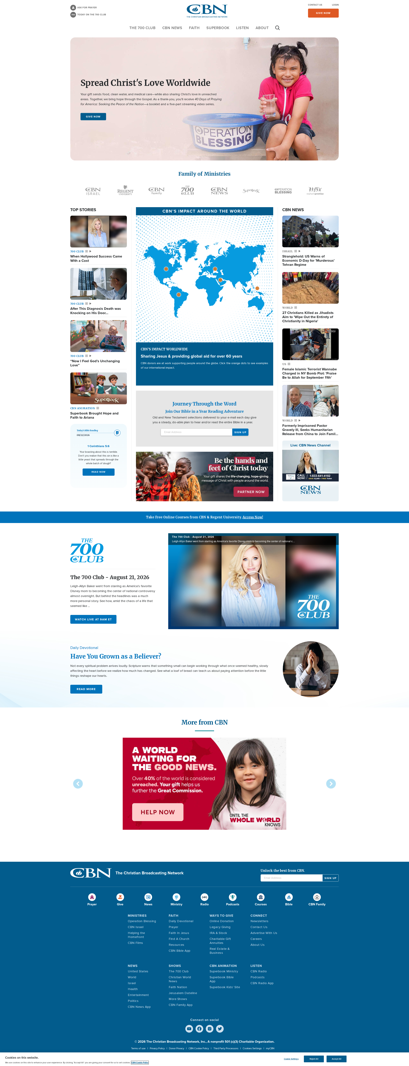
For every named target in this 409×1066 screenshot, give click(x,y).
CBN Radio (259, 971)
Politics (133, 1001)
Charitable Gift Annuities (220, 941)
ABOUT (262, 27)
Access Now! (253, 517)
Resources (176, 945)
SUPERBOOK (217, 27)
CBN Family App (181, 1005)
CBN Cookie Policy (199, 1048)
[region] (204, 1059)
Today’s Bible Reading (87, 430)
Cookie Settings (291, 1058)
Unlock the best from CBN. (283, 871)
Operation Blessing (142, 921)
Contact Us (315, 4)
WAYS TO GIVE (221, 915)
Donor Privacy (176, 1048)
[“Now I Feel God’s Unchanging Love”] (98, 336)
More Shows (178, 999)
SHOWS (175, 965)
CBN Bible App (179, 951)
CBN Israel (135, 927)
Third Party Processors (225, 1048)
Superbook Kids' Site (225, 987)
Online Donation (222, 921)
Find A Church (179, 939)
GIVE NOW (93, 116)
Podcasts (258, 977)
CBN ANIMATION (223, 965)
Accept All (336, 1058)
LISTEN (242, 27)
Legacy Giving (220, 927)
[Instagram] (209, 1029)
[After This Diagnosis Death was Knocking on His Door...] (98, 284)
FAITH (194, 27)
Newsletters (260, 921)
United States (138, 971)
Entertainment (138, 995)
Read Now (99, 471)
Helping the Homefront (136, 935)
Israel (132, 983)
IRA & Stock (218, 933)
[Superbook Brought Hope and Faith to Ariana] (98, 388)
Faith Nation (178, 987)
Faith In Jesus (179, 933)
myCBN (270, 1048)
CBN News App (139, 1007)
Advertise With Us (264, 933)
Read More (86, 689)
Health (133, 989)
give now (323, 13)
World (132, 977)
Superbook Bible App (222, 979)
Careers (256, 939)
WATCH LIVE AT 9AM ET (93, 619)
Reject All (314, 1058)
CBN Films (135, 943)
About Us (258, 945)
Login (335, 4)
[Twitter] (220, 1029)
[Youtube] (189, 1029)
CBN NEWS (172, 27)
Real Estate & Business (220, 951)
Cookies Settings (252, 1048)
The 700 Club (142, 27)
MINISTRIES (137, 915)
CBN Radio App (262, 983)
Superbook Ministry (224, 971)
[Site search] (277, 29)
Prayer (173, 927)
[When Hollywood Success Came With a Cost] (98, 231)
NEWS (133, 965)
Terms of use (138, 1048)
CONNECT (259, 915)
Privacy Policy (157, 1048)
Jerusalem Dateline (183, 993)
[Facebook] (199, 1029)
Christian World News (180, 979)
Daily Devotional (181, 921)
